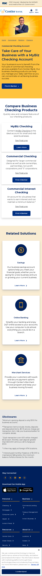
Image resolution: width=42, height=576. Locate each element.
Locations (25, 536)
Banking (21, 40)
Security (5, 545)
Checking (29, 40)
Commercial (12, 40)
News (24, 545)
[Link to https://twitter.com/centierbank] (10, 477)
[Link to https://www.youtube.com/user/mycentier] (19, 477)
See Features (21, 140)
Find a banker (21, 180)
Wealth (4, 519)
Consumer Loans (8, 514)
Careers (25, 541)
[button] (36, 11)
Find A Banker (11, 86)
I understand (21, 571)
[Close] (38, 550)
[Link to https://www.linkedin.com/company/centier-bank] (15, 477)
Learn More (21, 147)
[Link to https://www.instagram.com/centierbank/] (24, 477)
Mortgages (6, 510)
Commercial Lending (29, 505)
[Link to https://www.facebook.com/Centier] (5, 477)
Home (4, 40)
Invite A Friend (7, 523)
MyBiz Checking (23, 131)
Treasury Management (30, 512)
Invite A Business (28, 519)
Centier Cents (7, 536)
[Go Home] (11, 11)
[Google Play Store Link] (26, 490)
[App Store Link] (9, 490)
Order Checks (7, 541)
